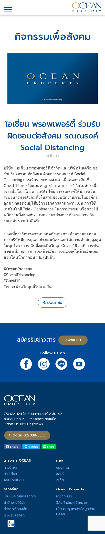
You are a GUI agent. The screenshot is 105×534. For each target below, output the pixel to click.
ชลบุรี (60, 473)
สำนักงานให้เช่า (14, 502)
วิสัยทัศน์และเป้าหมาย (71, 502)
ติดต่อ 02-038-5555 (29, 435)
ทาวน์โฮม (10, 467)
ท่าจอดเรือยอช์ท (15, 509)
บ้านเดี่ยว (10, 473)
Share (14, 447)
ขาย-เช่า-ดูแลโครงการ (20, 496)
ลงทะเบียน (73, 340)
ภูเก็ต (60, 480)
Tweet (32, 447)
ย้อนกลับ (54, 303)
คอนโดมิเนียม (14, 480)
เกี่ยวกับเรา (64, 496)
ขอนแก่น (62, 467)
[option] (52, 78)
